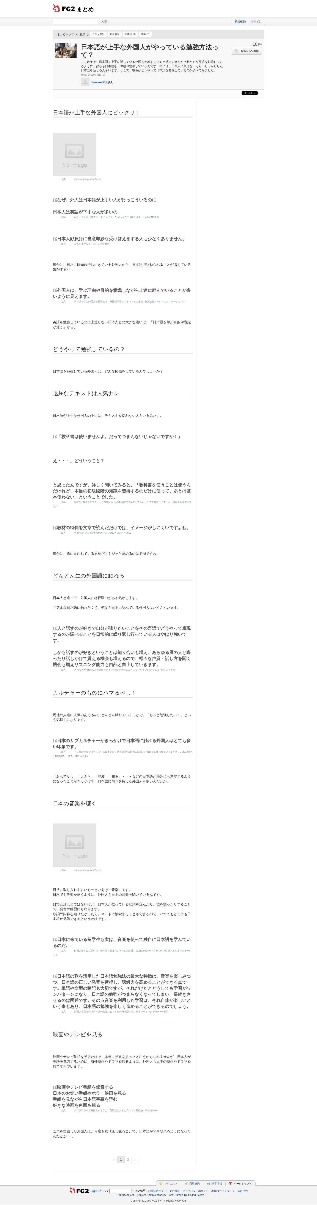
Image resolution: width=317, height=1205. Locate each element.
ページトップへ (243, 1183)
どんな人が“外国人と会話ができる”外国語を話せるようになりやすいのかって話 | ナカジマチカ (124, 669)
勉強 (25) (114, 34)
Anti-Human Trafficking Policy (186, 1195)
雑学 (82, 34)
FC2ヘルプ (102, 1190)
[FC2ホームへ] (79, 1190)
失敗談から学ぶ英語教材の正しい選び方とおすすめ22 (102, 532)
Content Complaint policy (151, 1195)
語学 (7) (145, 34)
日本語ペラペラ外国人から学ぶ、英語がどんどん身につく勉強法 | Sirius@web (115, 1110)
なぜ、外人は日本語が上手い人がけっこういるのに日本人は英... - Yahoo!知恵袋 (116, 217)
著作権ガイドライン (223, 1190)
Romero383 (99, 82)
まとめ (85, 9)
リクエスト (171, 1183)
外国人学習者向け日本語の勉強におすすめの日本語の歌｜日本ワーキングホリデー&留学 (121, 1011)
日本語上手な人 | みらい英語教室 (91, 244)
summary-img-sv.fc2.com (87, 179)
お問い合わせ (156, 1190)
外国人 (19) (98, 34)
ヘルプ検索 (138, 1190)
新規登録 (240, 21)
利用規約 (194, 1183)
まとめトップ (65, 34)
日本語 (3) (130, 34)
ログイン (256, 21)
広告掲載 (242, 1190)
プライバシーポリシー (196, 1190)
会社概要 (174, 1190)
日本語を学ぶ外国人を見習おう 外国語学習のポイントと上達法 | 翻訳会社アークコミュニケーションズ (129, 301)
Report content (125, 1195)
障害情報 (217, 1183)
